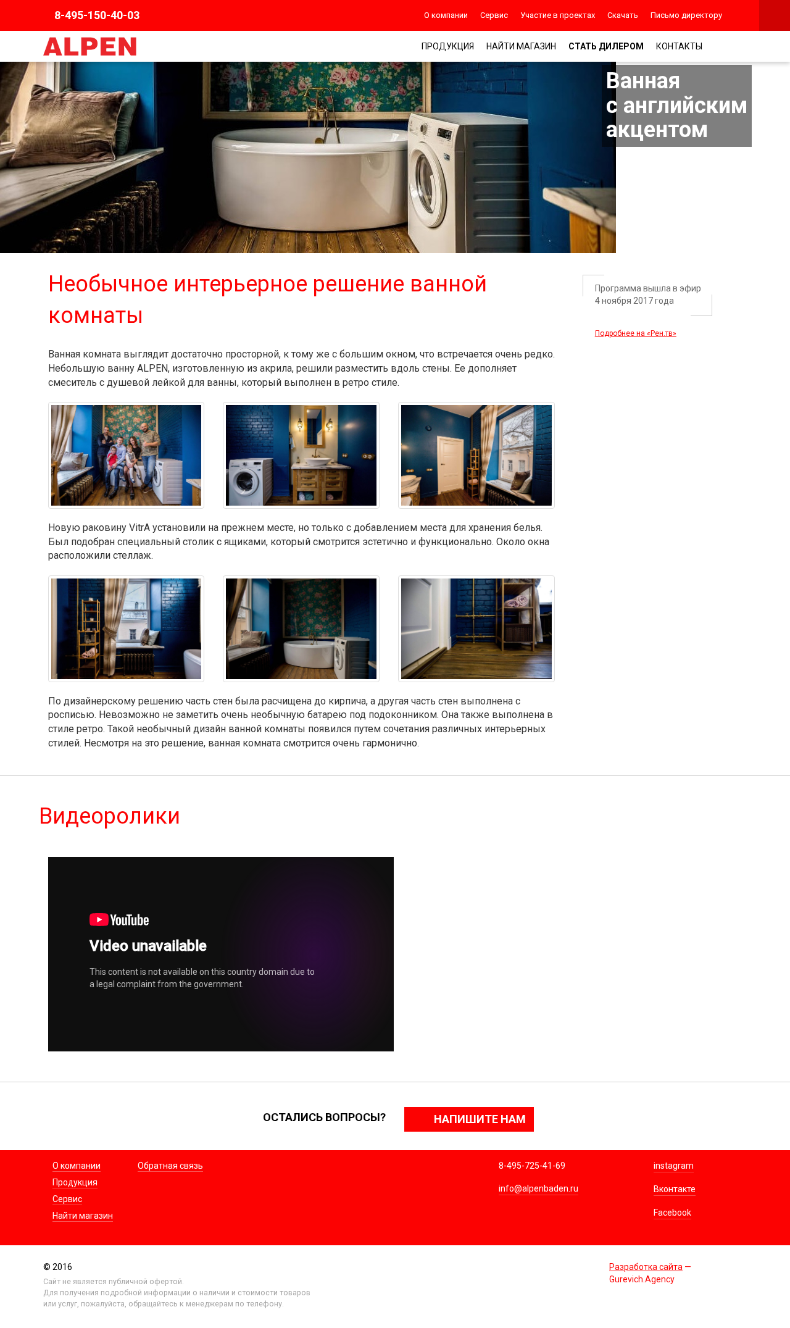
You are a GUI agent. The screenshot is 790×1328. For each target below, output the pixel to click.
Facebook (672, 1212)
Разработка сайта (646, 1267)
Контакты (679, 46)
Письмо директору (686, 15)
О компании (446, 15)
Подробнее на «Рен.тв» (635, 333)
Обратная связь (170, 1166)
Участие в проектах (557, 15)
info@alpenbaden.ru (538, 1188)
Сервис (494, 15)
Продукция (448, 46)
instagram (674, 1166)
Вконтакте (675, 1189)
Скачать (622, 15)
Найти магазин (521, 46)
